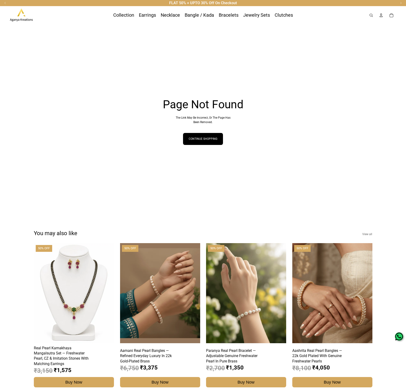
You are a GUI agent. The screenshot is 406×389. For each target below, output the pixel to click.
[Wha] (399, 336)
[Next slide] (107, 293)
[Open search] (371, 15)
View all (367, 234)
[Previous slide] (41, 293)
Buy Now (73, 382)
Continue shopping (203, 138)
